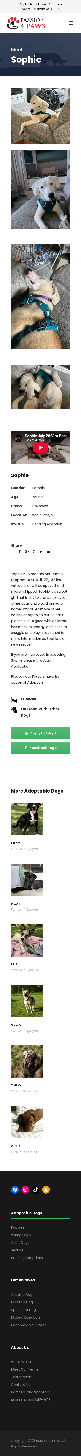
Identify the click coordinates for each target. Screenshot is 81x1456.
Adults (28, 1006)
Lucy (40, 821)
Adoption (55, 4)
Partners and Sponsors (30, 1392)
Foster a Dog (22, 1302)
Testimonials (21, 1376)
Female (16, 849)
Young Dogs (50, 829)
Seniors (17, 1250)
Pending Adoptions (27, 1257)
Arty (40, 1123)
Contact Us (42, 9)
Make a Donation (25, 1317)
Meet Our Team (24, 1369)
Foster (42, 4)
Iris (40, 942)
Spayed (32, 849)
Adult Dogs (20, 1242)
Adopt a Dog (21, 1294)
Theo (40, 1063)
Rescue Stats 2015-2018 (31, 1399)
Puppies (50, 890)
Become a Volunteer (28, 1325)
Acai (40, 881)
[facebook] (51, 9)
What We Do (21, 1361)
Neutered (30, 1091)
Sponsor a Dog (23, 1309)
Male (14, 1091)
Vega (40, 1002)
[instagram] (59, 9)
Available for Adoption (45, 1008)
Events (25, 9)
